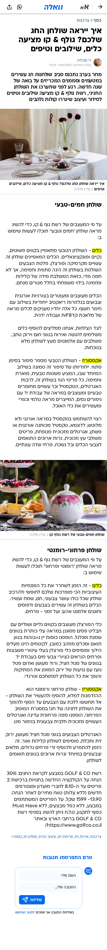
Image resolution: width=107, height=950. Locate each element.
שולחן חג (30, 837)
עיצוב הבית (47, 837)
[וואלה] (53, 7)
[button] (85, 7)
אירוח (84, 837)
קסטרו (17, 837)
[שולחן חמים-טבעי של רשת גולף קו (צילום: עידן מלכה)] (53, 500)
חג (76, 837)
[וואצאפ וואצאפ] (19, 7)
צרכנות (96, 837)
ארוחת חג (65, 837)
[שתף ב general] (9, 7)
